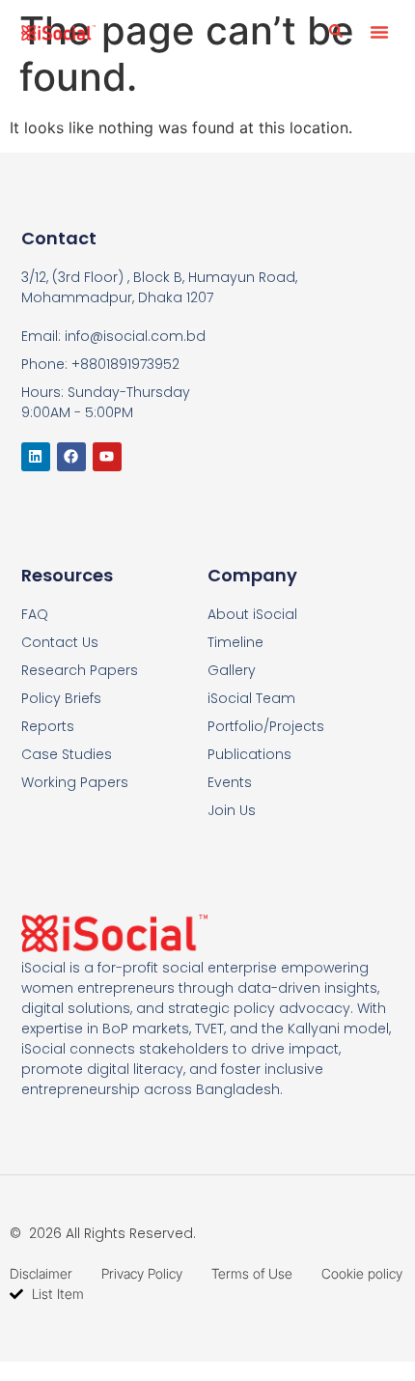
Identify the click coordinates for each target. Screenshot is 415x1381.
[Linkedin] (35, 456)
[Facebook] (71, 456)
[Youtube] (107, 456)
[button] (379, 31)
